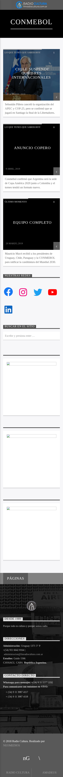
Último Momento (16, 201)
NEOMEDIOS (11, 745)
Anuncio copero (32, 148)
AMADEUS (49, 772)
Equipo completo (32, 222)
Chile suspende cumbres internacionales (31, 73)
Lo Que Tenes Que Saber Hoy (22, 52)
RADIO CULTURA (18, 772)
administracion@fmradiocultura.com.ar (23, 654)
